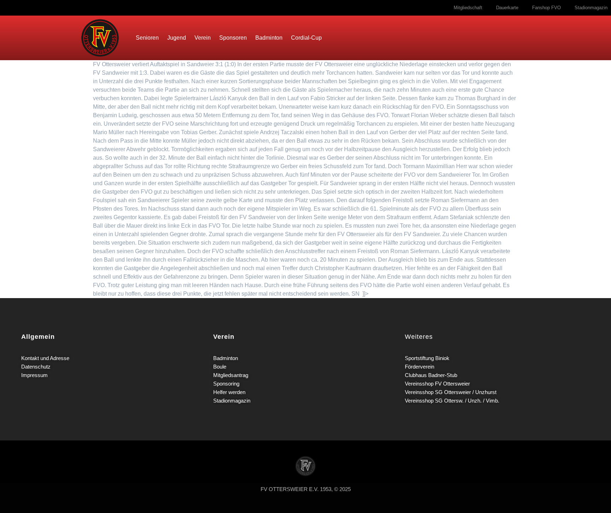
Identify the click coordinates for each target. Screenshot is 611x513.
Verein (202, 38)
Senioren (147, 38)
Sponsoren (233, 38)
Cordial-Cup (306, 38)
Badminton (269, 38)
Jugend (176, 38)
